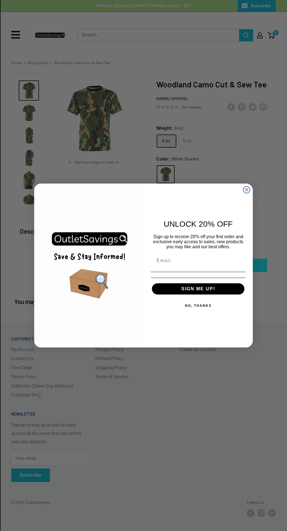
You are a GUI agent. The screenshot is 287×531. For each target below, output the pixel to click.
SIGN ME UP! (198, 288)
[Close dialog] (246, 189)
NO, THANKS (198, 306)
